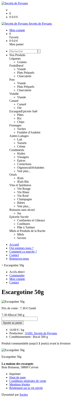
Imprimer (15, 374)
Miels (20, 234)
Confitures (23, 223)
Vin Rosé (23, 195)
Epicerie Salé (29, 111)
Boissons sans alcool (22, 209)
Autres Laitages (19, 136)
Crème (21, 146)
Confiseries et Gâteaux (31, 220)
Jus (19, 213)
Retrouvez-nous (19, 258)
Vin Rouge (24, 188)
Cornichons (24, 164)
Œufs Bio (23, 181)
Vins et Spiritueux (20, 185)
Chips (20, 121)
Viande (21, 69)
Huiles (21, 153)
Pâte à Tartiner (26, 227)
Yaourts (21, 143)
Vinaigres (23, 157)
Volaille (14, 93)
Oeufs (13, 174)
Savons (21, 238)
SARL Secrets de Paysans (41, 333)
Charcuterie (24, 76)
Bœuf (19, 65)
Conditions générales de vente (27, 381)
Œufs (20, 178)
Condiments (16, 150)
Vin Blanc (23, 192)
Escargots (15, 111)
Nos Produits (17, 55)
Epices (21, 160)
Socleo (23, 394)
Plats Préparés (25, 72)
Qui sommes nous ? (21, 248)
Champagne (24, 199)
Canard (13, 100)
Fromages (15, 125)
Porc (12, 79)
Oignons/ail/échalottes (30, 167)
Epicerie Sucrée (19, 216)
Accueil (14, 244)
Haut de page (17, 377)
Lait (19, 139)
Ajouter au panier (12, 322)
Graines (22, 62)
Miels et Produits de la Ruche (27, 231)
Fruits (12, 65)
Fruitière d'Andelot (28, 132)
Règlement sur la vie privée (26, 388)
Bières (21, 202)
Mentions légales (19, 384)
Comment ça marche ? (23, 251)
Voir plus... (24, 171)
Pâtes (20, 114)
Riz (19, 118)
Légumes (15, 58)
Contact (14, 255)
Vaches (21, 129)
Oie (19, 107)
